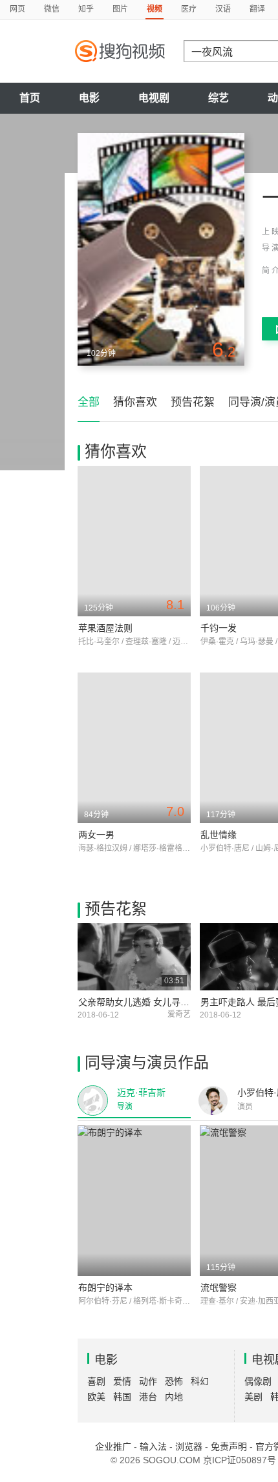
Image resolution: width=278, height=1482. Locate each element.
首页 (29, 97)
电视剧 (153, 97)
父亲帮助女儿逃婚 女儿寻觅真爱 (143, 1002)
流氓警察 (218, 1287)
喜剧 (96, 1381)
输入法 (153, 1446)
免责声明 (229, 1446)
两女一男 (96, 835)
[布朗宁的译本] (134, 1200)
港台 (148, 1397)
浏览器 (188, 1446)
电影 (89, 97)
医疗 (189, 9)
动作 (148, 1381)
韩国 (122, 1397)
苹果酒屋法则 (105, 628)
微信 (51, 9)
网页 (17, 9)
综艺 (218, 97)
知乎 (86, 9)
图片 (120, 9)
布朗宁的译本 (105, 1287)
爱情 (122, 1381)
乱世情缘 (218, 835)
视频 (154, 9)
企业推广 (113, 1446)
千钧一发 (218, 628)
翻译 (257, 9)
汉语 (223, 9)
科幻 (200, 1381)
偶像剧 (258, 1381)
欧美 (96, 1397)
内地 (174, 1397)
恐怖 (174, 1381)
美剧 (253, 1397)
